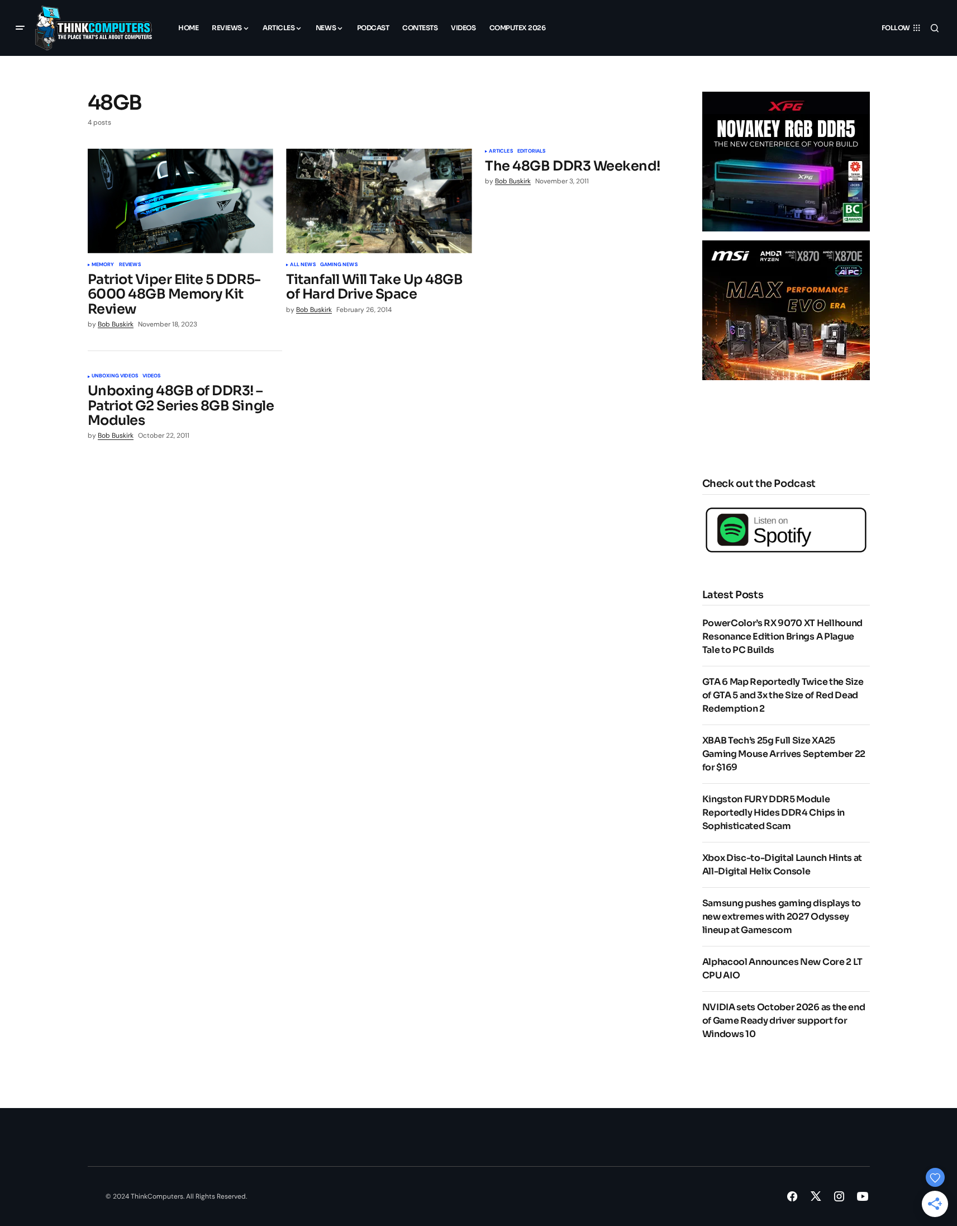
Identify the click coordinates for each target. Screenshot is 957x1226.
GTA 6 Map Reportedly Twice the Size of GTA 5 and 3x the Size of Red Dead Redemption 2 (783, 695)
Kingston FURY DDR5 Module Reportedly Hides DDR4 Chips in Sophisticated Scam (773, 812)
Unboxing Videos (115, 376)
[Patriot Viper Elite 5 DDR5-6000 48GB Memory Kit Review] (180, 201)
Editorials (531, 151)
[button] (20, 28)
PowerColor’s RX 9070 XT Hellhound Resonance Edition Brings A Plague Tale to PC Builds (782, 636)
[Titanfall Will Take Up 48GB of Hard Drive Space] (379, 201)
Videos (151, 376)
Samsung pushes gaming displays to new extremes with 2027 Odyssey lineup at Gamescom (781, 916)
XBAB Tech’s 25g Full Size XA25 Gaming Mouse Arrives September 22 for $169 (783, 754)
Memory (103, 265)
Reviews (130, 265)
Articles (500, 151)
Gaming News (339, 265)
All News (302, 265)
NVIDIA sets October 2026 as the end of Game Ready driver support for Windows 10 (783, 1020)
